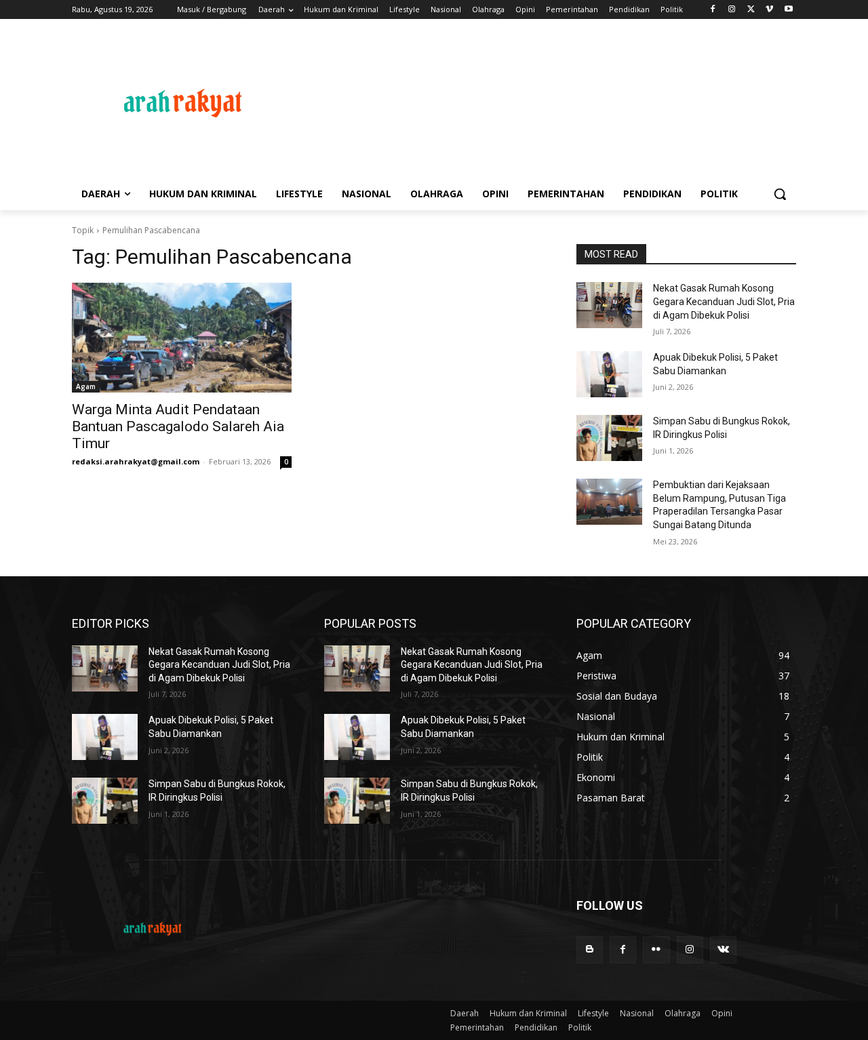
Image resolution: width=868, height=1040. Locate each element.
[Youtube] (788, 10)
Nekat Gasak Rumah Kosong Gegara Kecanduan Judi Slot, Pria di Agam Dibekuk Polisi (724, 301)
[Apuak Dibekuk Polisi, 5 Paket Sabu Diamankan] (609, 374)
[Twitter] (751, 10)
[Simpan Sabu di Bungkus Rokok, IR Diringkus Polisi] (609, 438)
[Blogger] (589, 949)
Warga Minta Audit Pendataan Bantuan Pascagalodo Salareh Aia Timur (178, 426)
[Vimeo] (769, 10)
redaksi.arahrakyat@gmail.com (135, 461)
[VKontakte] (723, 949)
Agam (86, 386)
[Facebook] (713, 10)
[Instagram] (732, 10)
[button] (780, 194)
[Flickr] (656, 949)
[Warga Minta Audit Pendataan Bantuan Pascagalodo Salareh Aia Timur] (182, 338)
